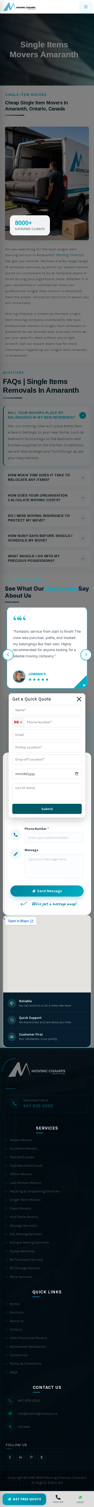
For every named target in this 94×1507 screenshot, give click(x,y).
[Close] (79, 699)
